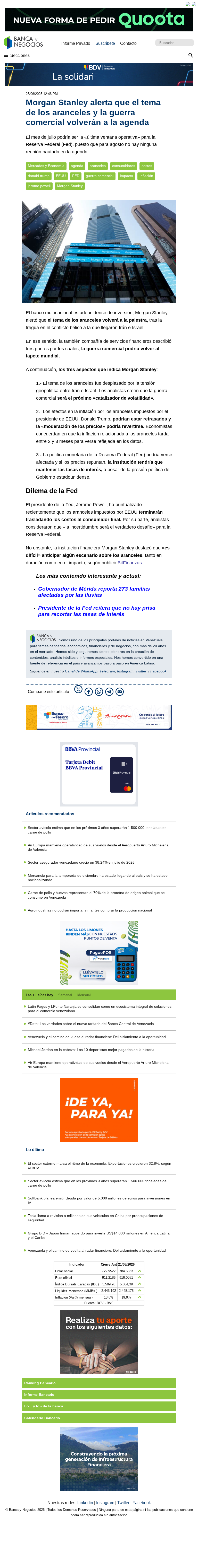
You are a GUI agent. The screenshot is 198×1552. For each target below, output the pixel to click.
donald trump (39, 176)
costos (147, 166)
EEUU (61, 176)
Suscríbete (105, 43)
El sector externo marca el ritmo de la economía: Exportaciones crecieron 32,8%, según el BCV (99, 1165)
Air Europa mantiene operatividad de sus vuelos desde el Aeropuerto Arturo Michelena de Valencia (98, 847)
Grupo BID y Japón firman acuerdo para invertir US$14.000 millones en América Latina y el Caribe (99, 1235)
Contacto (128, 43)
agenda (77, 166)
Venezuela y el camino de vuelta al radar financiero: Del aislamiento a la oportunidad (97, 1037)
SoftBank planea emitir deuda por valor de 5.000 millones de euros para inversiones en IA (99, 1200)
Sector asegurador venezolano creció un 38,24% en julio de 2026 (81, 862)
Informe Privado (75, 43)
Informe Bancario (39, 1394)
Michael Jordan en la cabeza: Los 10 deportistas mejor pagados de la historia (91, 1050)
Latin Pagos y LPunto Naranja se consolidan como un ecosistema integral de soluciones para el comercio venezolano (99, 1008)
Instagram (125, 671)
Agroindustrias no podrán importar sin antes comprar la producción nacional (90, 910)
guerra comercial (99, 176)
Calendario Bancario (42, 1418)
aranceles (98, 166)
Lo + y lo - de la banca (43, 1406)
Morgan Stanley (70, 186)
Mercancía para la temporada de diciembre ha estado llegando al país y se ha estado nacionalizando (98, 877)
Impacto (126, 176)
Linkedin (85, 1503)
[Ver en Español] (194, 4)
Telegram (107, 671)
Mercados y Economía (46, 166)
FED (75, 176)
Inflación (146, 176)
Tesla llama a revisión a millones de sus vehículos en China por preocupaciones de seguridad (95, 1218)
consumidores (123, 166)
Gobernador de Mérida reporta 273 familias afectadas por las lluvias (94, 592)
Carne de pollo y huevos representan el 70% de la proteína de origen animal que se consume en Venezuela (96, 895)
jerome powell (39, 186)
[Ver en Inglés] (188, 4)
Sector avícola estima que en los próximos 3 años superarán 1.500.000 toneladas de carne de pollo (97, 830)
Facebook (158, 671)
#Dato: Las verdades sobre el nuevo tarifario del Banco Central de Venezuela (91, 1024)
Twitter (141, 671)
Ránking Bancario (40, 1383)
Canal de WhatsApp (81, 671)
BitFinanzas (130, 562)
